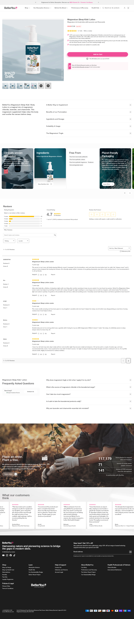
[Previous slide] (35, 2)
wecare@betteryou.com (8, 611)
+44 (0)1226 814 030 (7, 610)
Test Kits (4, 577)
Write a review (88, 31)
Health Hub (32, 570)
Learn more (8, 474)
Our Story (84, 567)
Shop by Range (6, 567)
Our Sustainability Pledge (36, 572)
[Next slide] (98, 2)
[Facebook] (11, 555)
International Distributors (115, 570)
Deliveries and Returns (61, 570)
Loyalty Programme (7, 579)
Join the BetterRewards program (80, 67)
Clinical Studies (112, 567)
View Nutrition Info (43, 184)
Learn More (106, 184)
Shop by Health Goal (8, 570)
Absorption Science (34, 567)
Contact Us (30, 391)
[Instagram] (7, 555)
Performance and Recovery (89, 570)
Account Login (59, 572)
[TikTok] (14, 555)
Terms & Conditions (7, 588)
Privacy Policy (6, 586)
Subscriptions (6, 572)
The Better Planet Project (88, 572)
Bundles (4, 574)
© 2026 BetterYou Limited (8, 552)
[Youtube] (3, 555)
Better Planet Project (34, 574)
